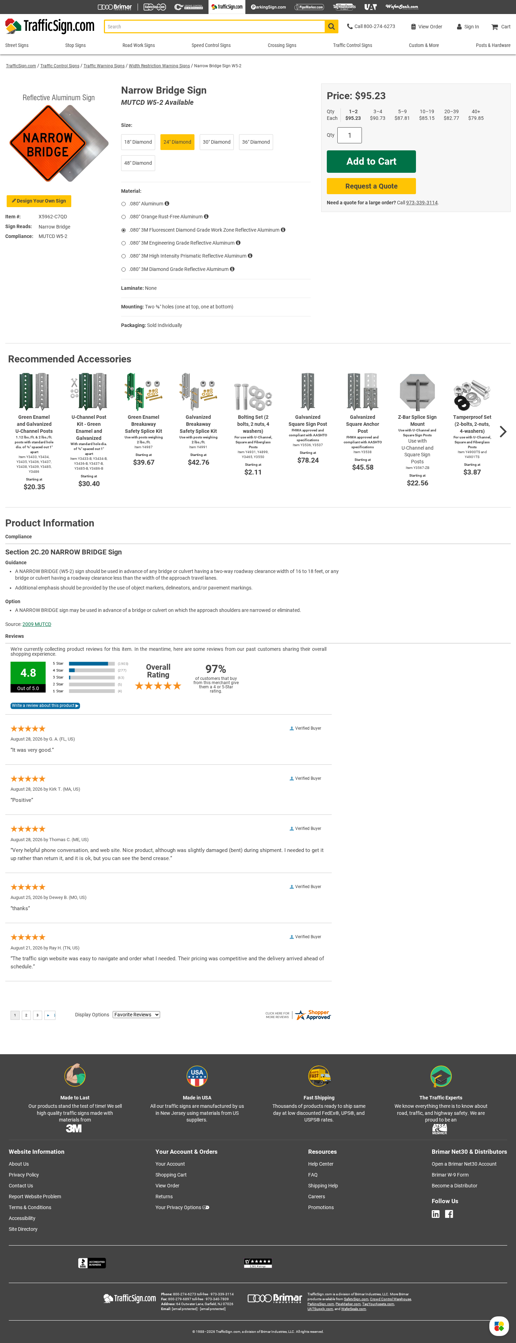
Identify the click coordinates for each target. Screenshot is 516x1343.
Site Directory (23, 1229)
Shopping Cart (171, 1175)
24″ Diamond (177, 142)
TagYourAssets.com (378, 1304)
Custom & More (424, 45)
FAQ (313, 1175)
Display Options (92, 1014)
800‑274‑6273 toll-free (190, 1294)
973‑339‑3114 (422, 202)
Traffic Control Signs (59, 65)
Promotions (321, 1207)
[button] (499, 1326)
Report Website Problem (35, 1196)
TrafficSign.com (21, 65)
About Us (19, 1164)
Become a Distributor (454, 1185)
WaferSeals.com (353, 1309)
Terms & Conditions (30, 1207)
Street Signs (16, 45)
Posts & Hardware (493, 45)
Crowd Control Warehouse (390, 1299)
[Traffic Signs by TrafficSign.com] (47, 34)
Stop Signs (75, 45)
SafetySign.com (356, 1299)
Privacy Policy (24, 1175)
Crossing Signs (282, 45)
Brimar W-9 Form (450, 1175)
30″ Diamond (217, 142)
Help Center (320, 1164)
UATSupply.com (320, 1309)
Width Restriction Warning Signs (159, 65)
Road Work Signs (139, 45)
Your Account (170, 1164)
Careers (316, 1196)
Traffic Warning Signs (104, 65)
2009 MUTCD (36, 624)
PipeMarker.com (348, 1304)
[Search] (331, 26)
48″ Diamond (138, 163)
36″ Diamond (256, 142)
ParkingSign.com (320, 1304)
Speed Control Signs (211, 45)
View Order (167, 1185)
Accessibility (22, 1218)
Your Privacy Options (178, 1207)
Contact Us (21, 1185)
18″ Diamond (138, 142)
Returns (164, 1196)
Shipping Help (323, 1185)
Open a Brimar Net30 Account (464, 1164)
